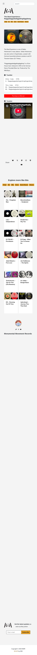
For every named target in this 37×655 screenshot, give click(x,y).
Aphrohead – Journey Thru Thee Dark (24, 304)
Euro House (21, 21)
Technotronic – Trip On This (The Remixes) (10, 282)
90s (12, 21)
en (9, 21)
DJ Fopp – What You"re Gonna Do (25, 241)
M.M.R (16, 651)
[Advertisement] (18, 138)
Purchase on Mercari (18, 96)
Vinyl (6, 21)
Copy (30, 78)
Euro (15, 21)
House (26, 21)
